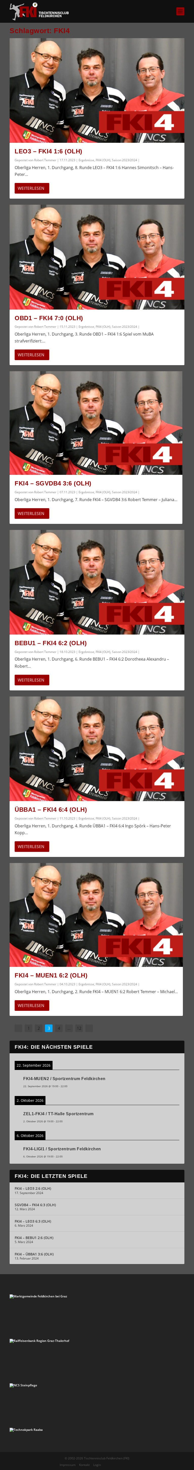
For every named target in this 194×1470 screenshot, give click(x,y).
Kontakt (84, 1465)
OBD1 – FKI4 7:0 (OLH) (49, 318)
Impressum (68, 1465)
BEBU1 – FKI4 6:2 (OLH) (51, 643)
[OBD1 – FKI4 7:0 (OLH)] (97, 257)
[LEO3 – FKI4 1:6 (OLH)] (97, 90)
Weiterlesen (31, 188)
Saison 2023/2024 (124, 160)
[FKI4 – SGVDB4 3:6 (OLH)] (96, 423)
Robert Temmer (45, 160)
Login (97, 1465)
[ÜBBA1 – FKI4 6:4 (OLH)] (97, 748)
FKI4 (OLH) (103, 160)
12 (79, 1028)
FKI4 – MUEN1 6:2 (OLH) (51, 975)
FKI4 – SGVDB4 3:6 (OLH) (53, 483)
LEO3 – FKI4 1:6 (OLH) (48, 151)
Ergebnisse (86, 160)
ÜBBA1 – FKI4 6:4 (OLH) (51, 809)
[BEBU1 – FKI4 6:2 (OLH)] (97, 582)
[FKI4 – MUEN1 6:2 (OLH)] (96, 915)
